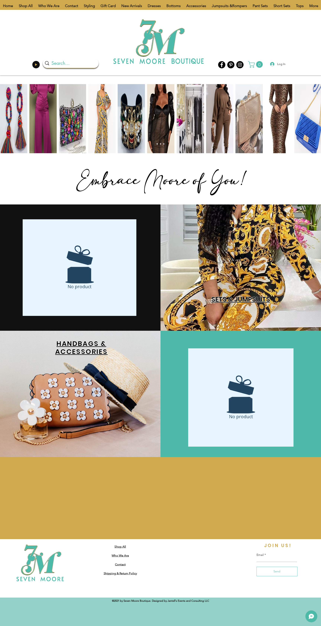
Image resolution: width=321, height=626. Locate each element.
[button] (256, 64)
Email (260, 554)
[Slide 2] (160, 143)
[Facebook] (221, 64)
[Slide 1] (157, 143)
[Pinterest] (230, 64)
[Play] (36, 64)
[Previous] (20, 118)
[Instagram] (240, 64)
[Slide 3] (163, 143)
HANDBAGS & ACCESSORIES (81, 347)
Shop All (120, 546)
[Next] (300, 118)
